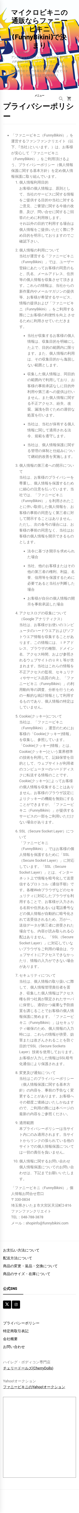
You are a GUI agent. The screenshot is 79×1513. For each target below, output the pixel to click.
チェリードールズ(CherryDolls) (28, 1368)
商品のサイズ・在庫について (26, 1274)
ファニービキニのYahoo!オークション (34, 1387)
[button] (39, 95)
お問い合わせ (14, 1347)
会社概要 (10, 1339)
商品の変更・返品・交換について (30, 1266)
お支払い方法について (21, 1250)
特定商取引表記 (16, 1331)
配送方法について (17, 1258)
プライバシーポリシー (21, 1323)
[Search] (61, 98)
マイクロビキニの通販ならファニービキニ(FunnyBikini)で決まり (39, 28)
